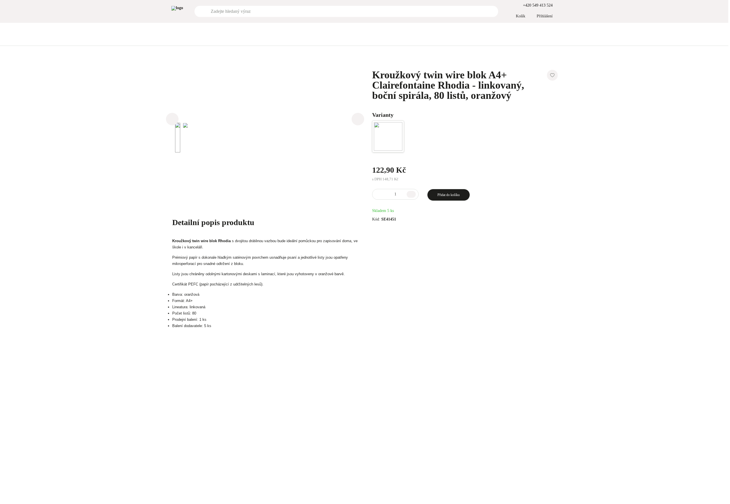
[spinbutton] (395, 194)
